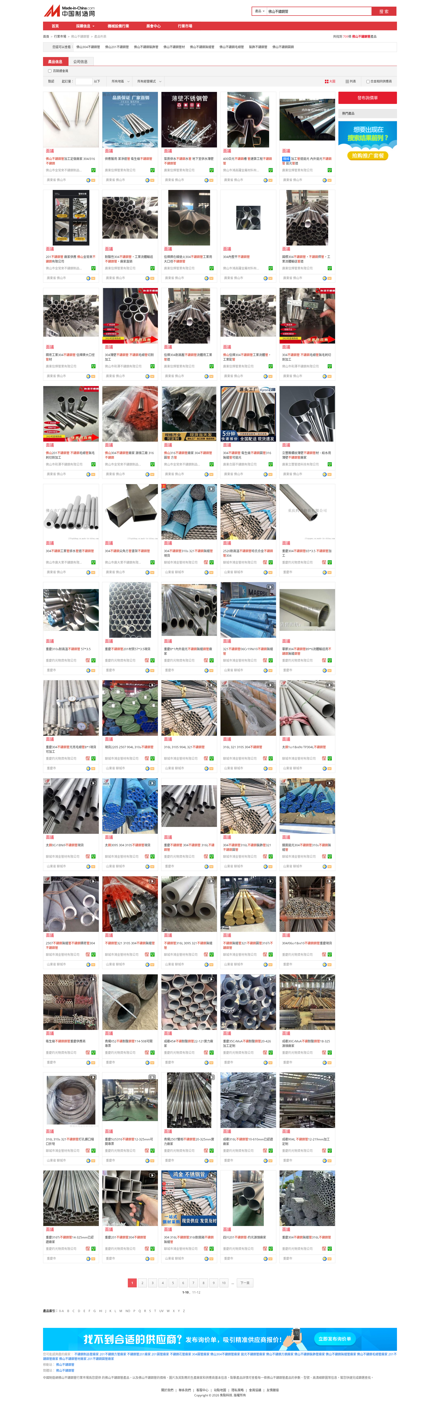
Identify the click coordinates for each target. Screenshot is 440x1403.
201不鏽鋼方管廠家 (113, 1354)
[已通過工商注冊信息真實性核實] (93, 170)
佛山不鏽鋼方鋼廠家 (280, 1354)
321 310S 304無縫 (130, 943)
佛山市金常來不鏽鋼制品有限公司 (65, 170)
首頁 (55, 25)
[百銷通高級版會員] (206, 562)
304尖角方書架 (127, 551)
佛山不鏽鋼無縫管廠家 (341, 1354)
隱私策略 (237, 1390)
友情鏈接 (273, 1390)
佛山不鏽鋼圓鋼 (283, 47)
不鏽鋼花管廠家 (180, 1354)
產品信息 (55, 61)
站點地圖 (220, 1390)
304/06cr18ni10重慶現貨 (307, 943)
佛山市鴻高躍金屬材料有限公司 (242, 170)
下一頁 (245, 1283)
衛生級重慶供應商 (66, 1041)
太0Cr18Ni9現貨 (65, 845)
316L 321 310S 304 (242, 747)
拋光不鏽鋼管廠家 (253, 1354)
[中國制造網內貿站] (70, 10)
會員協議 (255, 1390)
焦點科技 (226, 1395)
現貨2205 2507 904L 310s (129, 747)
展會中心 (153, 25)
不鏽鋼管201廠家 (139, 1354)
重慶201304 (125, 1237)
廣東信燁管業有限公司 (120, 170)
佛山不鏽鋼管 (65, 1365)
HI (100, 1311)
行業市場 (185, 25)
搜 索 (384, 11)
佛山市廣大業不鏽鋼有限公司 (65, 562)
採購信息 (83, 25)
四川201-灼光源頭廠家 (244, 1237)
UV (161, 1311)
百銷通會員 (60, 71)
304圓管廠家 (201, 1354)
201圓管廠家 (160, 1354)
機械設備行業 (118, 25)
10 (224, 1283)
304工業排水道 (70, 551)
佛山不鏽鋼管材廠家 (73, 1359)
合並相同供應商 (381, 81)
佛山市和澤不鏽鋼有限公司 (123, 366)
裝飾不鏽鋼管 (258, 47)
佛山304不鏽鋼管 (88, 47)
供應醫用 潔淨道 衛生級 (128, 159)
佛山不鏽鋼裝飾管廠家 (309, 1354)
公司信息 (80, 61)
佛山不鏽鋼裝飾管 (146, 47)
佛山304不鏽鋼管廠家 (225, 1354)
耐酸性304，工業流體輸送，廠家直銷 (129, 259)
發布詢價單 (368, 98)
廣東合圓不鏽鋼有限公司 (240, 464)
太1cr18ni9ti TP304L (304, 747)
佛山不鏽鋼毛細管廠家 (372, 1354)
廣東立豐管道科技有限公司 (300, 464)
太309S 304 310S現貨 (127, 845)
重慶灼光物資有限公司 (297, 562)
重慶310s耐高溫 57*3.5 (68, 649)
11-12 (196, 1292)
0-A (61, 1311)
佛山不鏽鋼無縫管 (202, 47)
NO (128, 1311)
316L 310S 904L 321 (184, 747)
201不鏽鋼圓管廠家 (100, 1359)
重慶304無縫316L (306, 1237)
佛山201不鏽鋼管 (117, 47)
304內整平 (236, 257)
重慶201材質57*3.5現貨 (127, 649)
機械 (286, 159)
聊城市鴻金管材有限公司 (181, 562)
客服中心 (202, 1390)
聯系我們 (185, 1390)
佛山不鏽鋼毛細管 (231, 47)
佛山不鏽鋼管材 (174, 47)
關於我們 (167, 1390)
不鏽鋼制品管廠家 (86, 1354)
